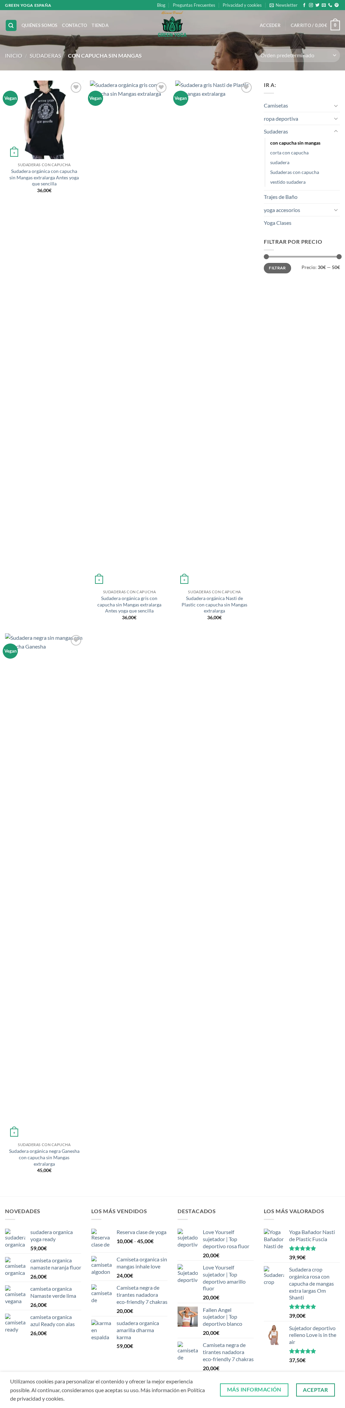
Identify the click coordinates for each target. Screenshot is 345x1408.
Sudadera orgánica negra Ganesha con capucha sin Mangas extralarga (44, 1157)
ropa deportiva (281, 118)
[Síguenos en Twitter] (317, 5)
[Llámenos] (330, 5)
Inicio (13, 55)
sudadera (279, 162)
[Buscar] (11, 25)
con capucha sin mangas (295, 143)
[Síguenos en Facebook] (304, 5)
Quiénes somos (39, 25)
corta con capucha (289, 152)
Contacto (74, 25)
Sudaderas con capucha (294, 172)
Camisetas (276, 105)
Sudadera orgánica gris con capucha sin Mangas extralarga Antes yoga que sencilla (129, 604)
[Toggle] (336, 105)
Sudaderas (45, 55)
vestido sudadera (288, 182)
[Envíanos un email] (324, 5)
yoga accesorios (282, 210)
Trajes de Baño (280, 196)
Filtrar (277, 267)
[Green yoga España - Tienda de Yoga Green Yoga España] (172, 25)
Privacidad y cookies (242, 5)
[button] (283, 5)
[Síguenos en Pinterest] (337, 5)
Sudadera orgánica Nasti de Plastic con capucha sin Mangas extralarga (214, 604)
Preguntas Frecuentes (194, 5)
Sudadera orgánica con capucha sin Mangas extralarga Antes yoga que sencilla (44, 177)
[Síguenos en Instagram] (311, 5)
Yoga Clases (277, 222)
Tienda (100, 25)
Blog (161, 5)
